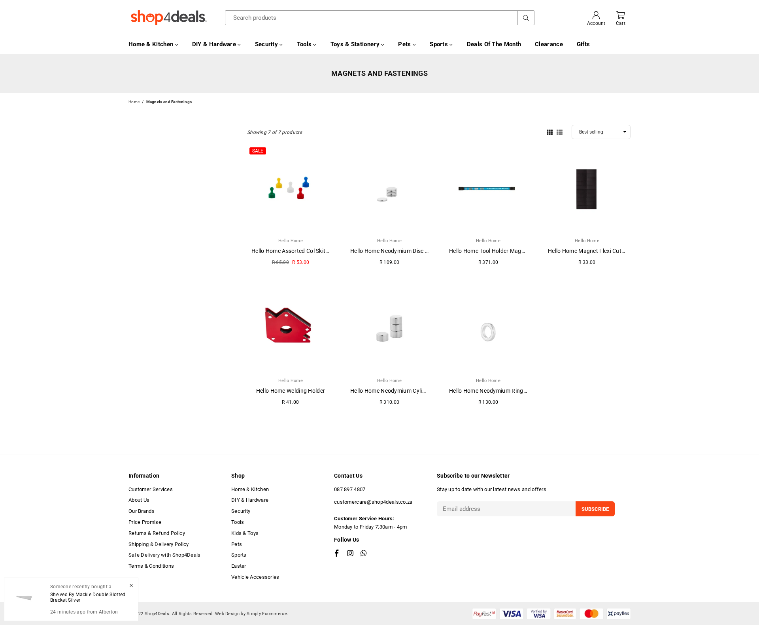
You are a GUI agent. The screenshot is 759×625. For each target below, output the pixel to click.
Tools (305, 44)
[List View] (559, 132)
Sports (439, 44)
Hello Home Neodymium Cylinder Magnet (402, 391)
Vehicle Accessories (255, 577)
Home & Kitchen (151, 44)
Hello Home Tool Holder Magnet (489, 251)
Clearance (549, 44)
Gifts (583, 44)
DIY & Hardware (215, 44)
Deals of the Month (494, 44)
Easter (238, 566)
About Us (138, 500)
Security (267, 44)
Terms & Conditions (151, 566)
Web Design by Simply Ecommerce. (251, 613)
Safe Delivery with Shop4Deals (164, 555)
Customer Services (150, 489)
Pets (405, 44)
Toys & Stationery (355, 44)
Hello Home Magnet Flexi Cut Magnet (595, 251)
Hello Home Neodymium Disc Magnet (397, 251)
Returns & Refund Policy (156, 533)
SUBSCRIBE (595, 509)
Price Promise (144, 522)
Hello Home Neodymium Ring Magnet (496, 391)
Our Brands (141, 511)
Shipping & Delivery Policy (158, 544)
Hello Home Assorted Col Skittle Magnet (302, 251)
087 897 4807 (350, 489)
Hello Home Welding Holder (290, 391)
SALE (257, 151)
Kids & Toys (245, 533)
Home (134, 102)
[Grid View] (550, 132)
